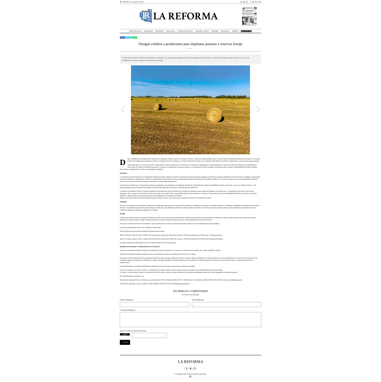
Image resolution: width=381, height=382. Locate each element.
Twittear (128, 37)
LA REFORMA (190, 361)
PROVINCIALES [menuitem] (135, 31)
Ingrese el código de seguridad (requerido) (133, 331)
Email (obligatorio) (198, 300)
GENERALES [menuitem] (148, 31)
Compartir (123, 37)
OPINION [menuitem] (235, 31)
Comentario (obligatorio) (127, 310)
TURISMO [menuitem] (214, 31)
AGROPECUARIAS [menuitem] (202, 31)
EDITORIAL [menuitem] (225, 31)
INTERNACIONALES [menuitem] (185, 31)
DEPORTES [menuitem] (159, 31)
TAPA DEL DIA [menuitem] (246, 31)
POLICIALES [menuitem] (170, 31)
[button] (189, 151)
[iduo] (190, 376)
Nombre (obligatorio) (126, 300)
